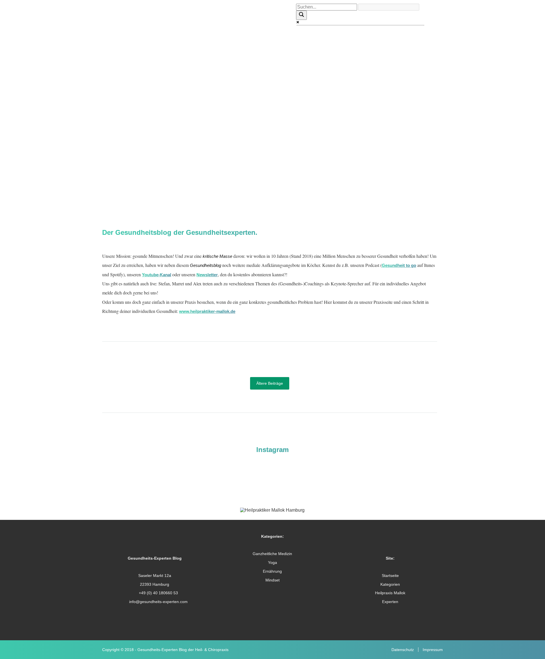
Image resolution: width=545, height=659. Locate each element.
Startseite (390, 575)
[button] (272, 174)
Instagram (272, 449)
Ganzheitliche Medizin (272, 553)
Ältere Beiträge (269, 383)
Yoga (272, 562)
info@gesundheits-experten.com (158, 601)
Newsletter (207, 274)
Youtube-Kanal (156, 274)
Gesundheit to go (399, 265)
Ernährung (272, 571)
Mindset (272, 580)
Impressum (433, 649)
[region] (272, 97)
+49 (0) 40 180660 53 (158, 593)
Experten (390, 601)
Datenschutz (402, 649)
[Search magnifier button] (301, 15)
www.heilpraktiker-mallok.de (207, 311)
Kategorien (390, 584)
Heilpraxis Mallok (390, 593)
